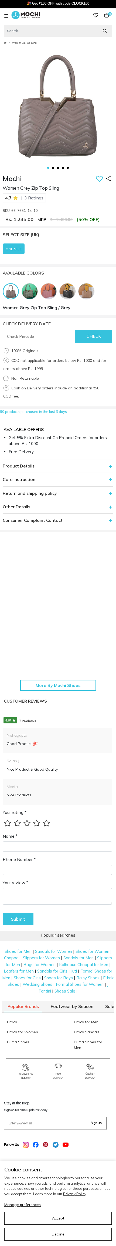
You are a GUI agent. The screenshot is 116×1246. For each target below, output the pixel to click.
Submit (18, 919)
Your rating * (14, 812)
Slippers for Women (41, 957)
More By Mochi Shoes (58, 685)
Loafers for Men (19, 971)
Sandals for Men (78, 957)
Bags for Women (39, 964)
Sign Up (96, 1123)
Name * (10, 836)
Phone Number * (19, 859)
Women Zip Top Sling (24, 43)
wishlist (95, 15)
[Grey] (12, 291)
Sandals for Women (53, 951)
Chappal (11, 957)
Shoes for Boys (58, 977)
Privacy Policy (74, 1194)
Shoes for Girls (27, 977)
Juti (74, 971)
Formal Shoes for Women (80, 984)
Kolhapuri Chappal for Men (83, 964)
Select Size (21, 234)
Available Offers (24, 429)
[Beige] (87, 291)
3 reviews (20, 721)
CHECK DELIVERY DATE (27, 323)
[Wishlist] (99, 179)
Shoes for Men (18, 951)
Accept (58, 1218)
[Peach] (49, 291)
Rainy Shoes (88, 977)
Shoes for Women (92, 951)
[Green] (31, 291)
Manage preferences (22, 1204)
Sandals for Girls (52, 971)
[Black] (68, 291)
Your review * (15, 882)
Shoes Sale (64, 991)
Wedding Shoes (37, 984)
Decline (58, 1234)
